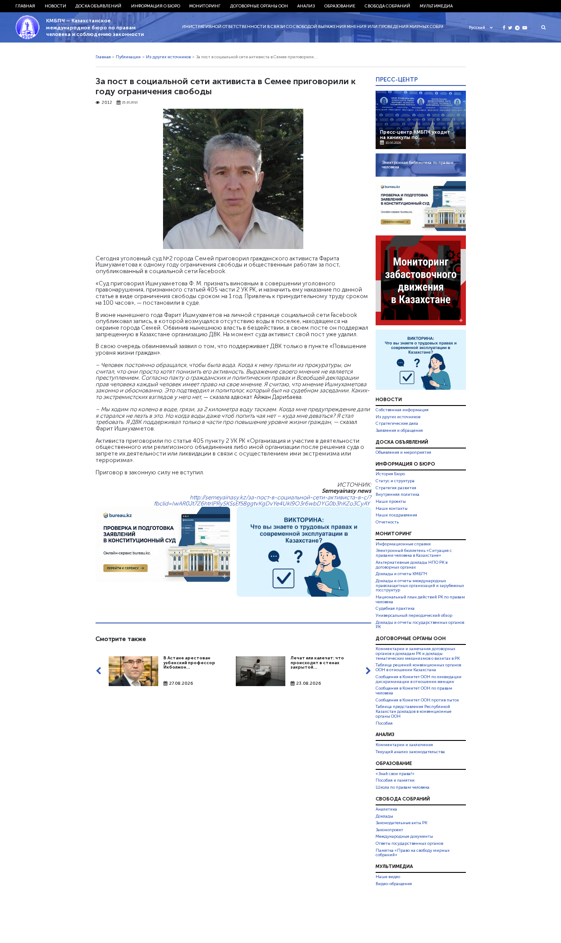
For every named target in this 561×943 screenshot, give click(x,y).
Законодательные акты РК (401, 823)
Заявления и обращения (399, 430)
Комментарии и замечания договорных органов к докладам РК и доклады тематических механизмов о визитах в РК (418, 653)
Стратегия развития (396, 488)
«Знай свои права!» (395, 773)
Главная (25, 6)
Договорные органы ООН (259, 6)
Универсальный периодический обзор (414, 615)
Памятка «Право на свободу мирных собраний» (413, 853)
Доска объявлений (98, 6)
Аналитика (386, 809)
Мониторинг (204, 6)
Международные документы (404, 836)
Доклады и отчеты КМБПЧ (401, 573)
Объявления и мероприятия (403, 452)
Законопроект (389, 830)
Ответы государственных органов (409, 843)
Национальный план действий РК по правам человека (420, 599)
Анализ (306, 6)
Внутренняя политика (397, 494)
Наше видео (388, 876)
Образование (339, 6)
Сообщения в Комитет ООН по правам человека (414, 691)
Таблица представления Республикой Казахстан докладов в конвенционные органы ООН (413, 711)
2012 (107, 102)
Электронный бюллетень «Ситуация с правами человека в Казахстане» (414, 553)
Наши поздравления (396, 515)
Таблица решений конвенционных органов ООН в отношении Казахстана (418, 668)
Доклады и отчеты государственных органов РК (420, 625)
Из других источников (168, 57)
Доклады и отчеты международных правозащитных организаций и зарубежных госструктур (420, 585)
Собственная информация (402, 410)
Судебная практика (395, 608)
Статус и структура (395, 481)
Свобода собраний (387, 6)
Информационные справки (403, 544)
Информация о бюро (155, 6)
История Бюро (390, 474)
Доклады (384, 816)
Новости (55, 6)
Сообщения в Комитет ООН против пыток (417, 700)
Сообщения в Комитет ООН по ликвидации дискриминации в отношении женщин (419, 679)
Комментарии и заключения (404, 744)
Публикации (128, 57)
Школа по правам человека (403, 787)
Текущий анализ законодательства (410, 751)
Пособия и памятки (395, 780)
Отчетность (387, 522)
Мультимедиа (436, 6)
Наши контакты (392, 508)
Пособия (384, 723)
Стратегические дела (397, 423)
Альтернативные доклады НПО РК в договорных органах (411, 565)
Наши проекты (391, 501)
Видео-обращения (394, 883)
